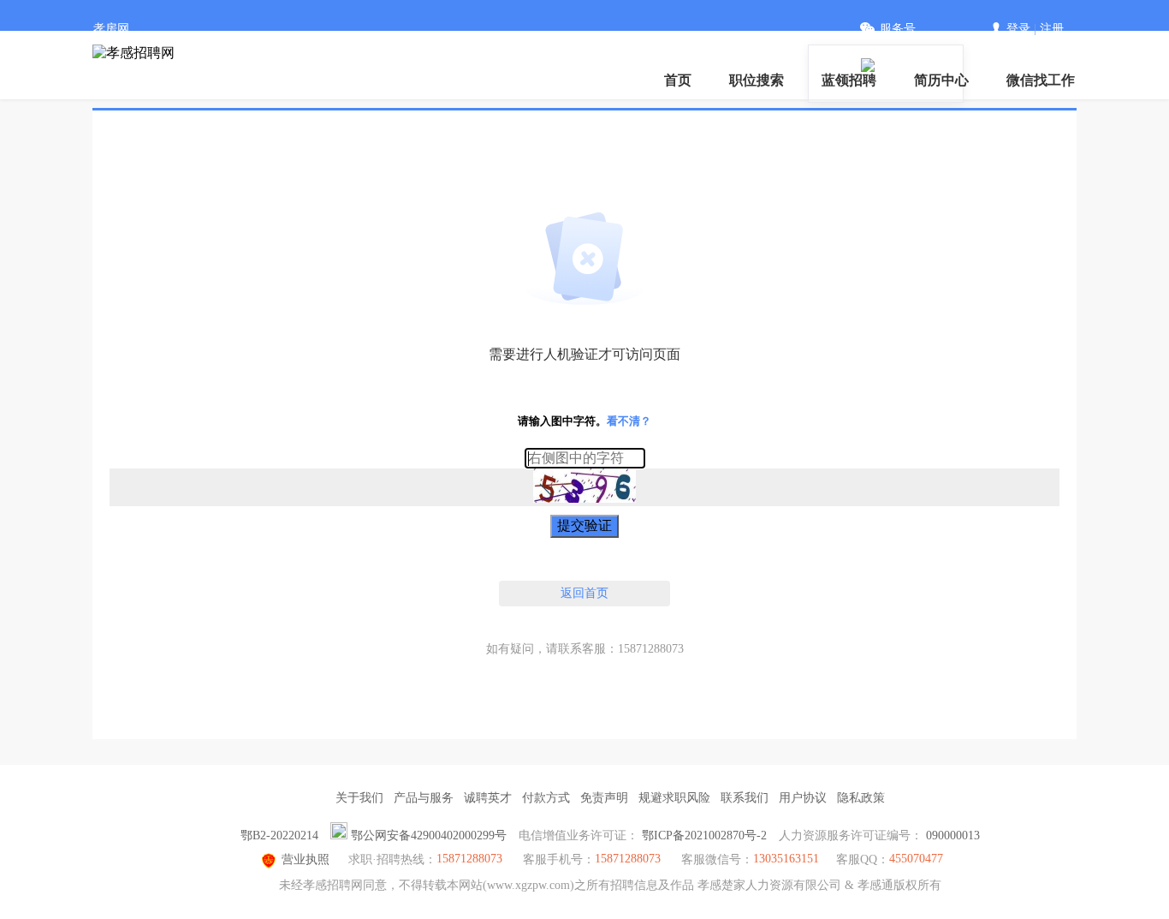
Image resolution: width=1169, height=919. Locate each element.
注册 (1052, 28)
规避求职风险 (674, 797)
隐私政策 (861, 797)
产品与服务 (424, 797)
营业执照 (305, 859)
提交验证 (584, 525)
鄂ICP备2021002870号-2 (704, 835)
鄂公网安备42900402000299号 (429, 835)
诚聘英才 (488, 797)
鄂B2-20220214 (279, 835)
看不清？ (629, 421)
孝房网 (111, 28)
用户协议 (803, 797)
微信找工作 (1040, 80)
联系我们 (744, 797)
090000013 (953, 835)
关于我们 (359, 797)
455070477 (916, 858)
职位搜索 (756, 80)
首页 (677, 80)
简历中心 (941, 80)
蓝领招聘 (849, 80)
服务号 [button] (898, 28)
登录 (1018, 28)
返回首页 (584, 593)
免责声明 (604, 797)
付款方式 (546, 797)
